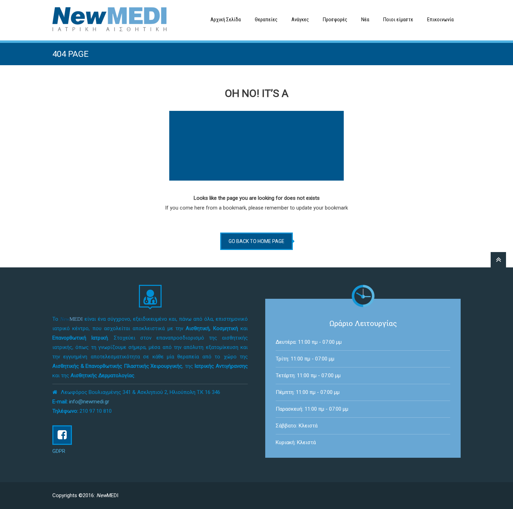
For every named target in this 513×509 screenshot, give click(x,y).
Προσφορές (335, 19)
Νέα (365, 19)
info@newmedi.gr (89, 401)
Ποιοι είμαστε (398, 19)
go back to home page (256, 241)
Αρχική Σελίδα (225, 19)
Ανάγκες (300, 19)
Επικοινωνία (440, 19)
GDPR (58, 451)
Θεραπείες (266, 19)
